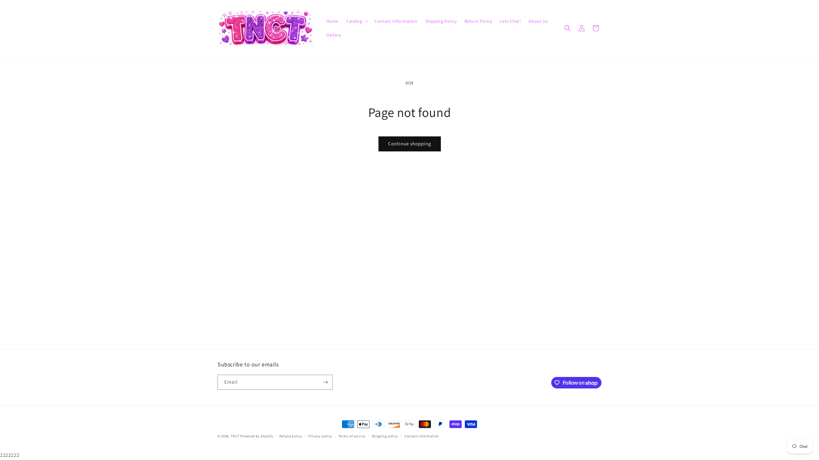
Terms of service (351, 436)
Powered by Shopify (256, 436)
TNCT (235, 436)
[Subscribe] (325, 382)
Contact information (421, 436)
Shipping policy (385, 436)
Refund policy (290, 436)
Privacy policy (320, 436)
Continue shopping (409, 144)
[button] (356, 21)
